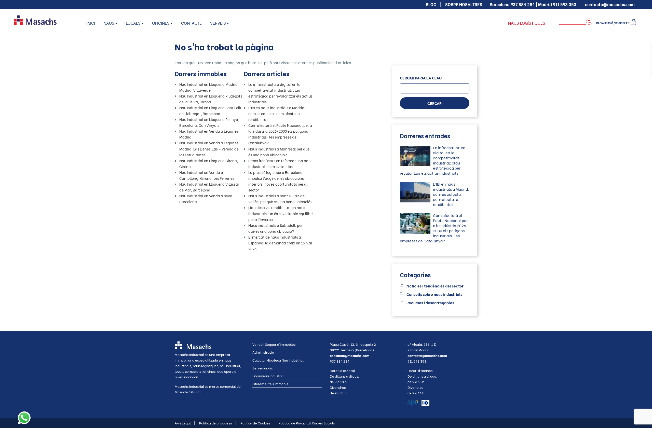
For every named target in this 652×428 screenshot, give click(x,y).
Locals (133, 23)
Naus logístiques (526, 23)
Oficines (161, 23)
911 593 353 (564, 4)
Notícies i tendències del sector (435, 285)
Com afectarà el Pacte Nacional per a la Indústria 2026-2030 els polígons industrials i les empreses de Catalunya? (434, 227)
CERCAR (434, 103)
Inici (90, 23)
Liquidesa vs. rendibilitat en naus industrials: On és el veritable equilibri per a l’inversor (280, 213)
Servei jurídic (262, 367)
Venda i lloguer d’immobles (273, 344)
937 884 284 (523, 4)
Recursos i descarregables (430, 302)
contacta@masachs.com (610, 4)
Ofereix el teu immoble (270, 383)
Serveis (218, 23)
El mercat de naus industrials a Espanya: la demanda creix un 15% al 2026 (280, 242)
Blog (431, 4)
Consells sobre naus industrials (434, 294)
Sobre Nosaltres (463, 4)
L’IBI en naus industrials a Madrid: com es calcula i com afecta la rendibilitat (276, 113)
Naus (108, 23)
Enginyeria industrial (268, 375)
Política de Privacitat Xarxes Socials (307, 422)
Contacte (191, 23)
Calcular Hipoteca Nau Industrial (278, 359)
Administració (263, 352)
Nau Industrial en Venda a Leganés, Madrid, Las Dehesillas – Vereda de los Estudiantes (209, 148)
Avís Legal (185, 422)
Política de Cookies (257, 422)
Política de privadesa (217, 422)
